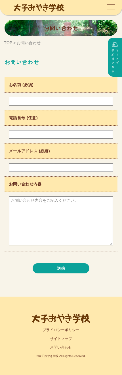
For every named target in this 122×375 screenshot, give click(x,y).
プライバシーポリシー (61, 330)
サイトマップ (61, 339)
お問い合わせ (61, 347)
